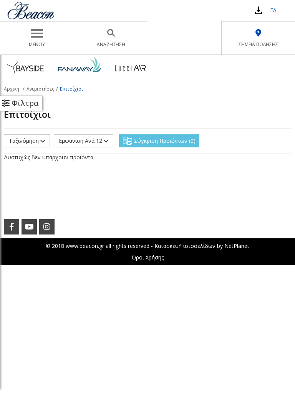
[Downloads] (258, 10)
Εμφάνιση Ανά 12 (81, 140)
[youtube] (29, 226)
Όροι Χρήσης (147, 257)
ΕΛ (273, 10)
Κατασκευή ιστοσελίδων (184, 245)
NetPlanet (236, 245)
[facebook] (11, 226)
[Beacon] (31, 10)
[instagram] (47, 226)
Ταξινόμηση (24, 140)
